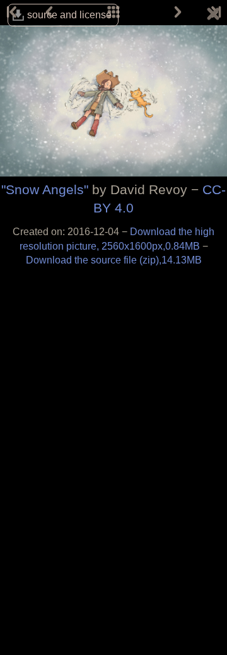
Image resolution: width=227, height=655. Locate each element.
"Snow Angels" (44, 189)
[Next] (178, 12)
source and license (69, 14)
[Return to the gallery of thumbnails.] (213, 15)
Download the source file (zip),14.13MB (114, 260)
